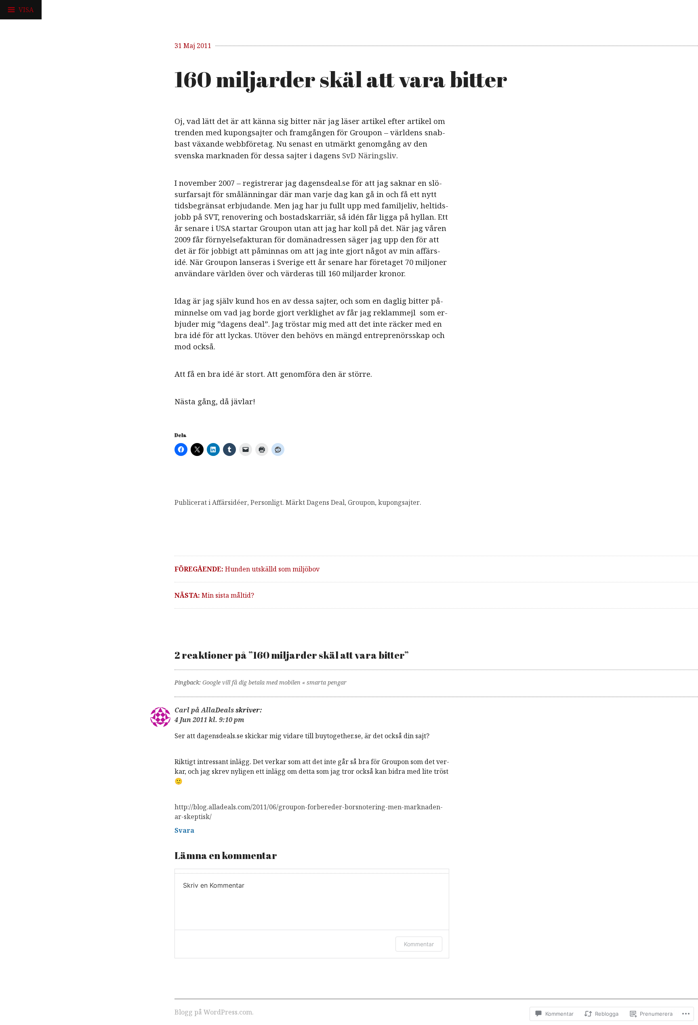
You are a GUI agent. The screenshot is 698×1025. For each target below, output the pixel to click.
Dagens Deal (326, 502)
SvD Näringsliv (369, 155)
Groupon (361, 502)
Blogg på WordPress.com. (214, 1012)
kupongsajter (399, 502)
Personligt (266, 502)
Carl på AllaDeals (204, 710)
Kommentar (419, 944)
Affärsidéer (229, 502)
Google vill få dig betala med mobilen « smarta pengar (274, 682)
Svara (184, 830)
